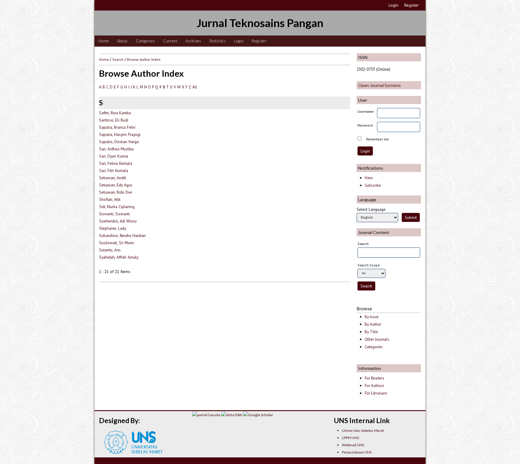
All (194, 87)
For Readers (374, 378)
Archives (193, 40)
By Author (373, 324)
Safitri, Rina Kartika (115, 112)
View (369, 177)
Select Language (371, 209)
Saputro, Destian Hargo (119, 141)
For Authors (374, 385)
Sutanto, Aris (110, 250)
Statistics (217, 40)
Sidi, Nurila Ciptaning (117, 206)
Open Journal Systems (379, 85)
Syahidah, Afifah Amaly (118, 257)
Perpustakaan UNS (357, 452)
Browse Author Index (143, 59)
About (122, 40)
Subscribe (373, 185)
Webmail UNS (353, 445)
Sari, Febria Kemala (115, 163)
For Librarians (376, 393)
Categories (145, 40)
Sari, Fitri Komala (113, 170)
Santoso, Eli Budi (113, 120)
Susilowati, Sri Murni (116, 242)
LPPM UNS (350, 437)
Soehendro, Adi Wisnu (118, 221)
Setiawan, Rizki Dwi (115, 192)
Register (411, 5)
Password (365, 125)
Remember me (377, 139)
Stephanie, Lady (112, 228)
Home (103, 40)
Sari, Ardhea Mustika (116, 149)
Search (118, 59)
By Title (371, 331)
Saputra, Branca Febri (117, 127)
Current (170, 40)
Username (366, 111)
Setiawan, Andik (112, 177)
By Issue (372, 316)
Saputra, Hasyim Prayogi (120, 134)
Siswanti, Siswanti (114, 214)
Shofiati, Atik (109, 199)
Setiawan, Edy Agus (115, 185)
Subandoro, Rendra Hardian (122, 235)
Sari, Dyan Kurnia (113, 156)
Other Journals (377, 339)
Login (393, 5)
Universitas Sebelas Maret (363, 430)
